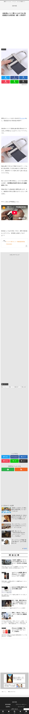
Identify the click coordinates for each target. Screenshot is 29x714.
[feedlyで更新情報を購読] (7, 469)
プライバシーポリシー (21, 704)
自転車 (24, 387)
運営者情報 (8, 704)
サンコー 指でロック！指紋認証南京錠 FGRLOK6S (15, 243)
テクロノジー (5, 387)
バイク (12, 387)
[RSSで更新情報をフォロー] (21, 469)
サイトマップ (21, 706)
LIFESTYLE (5, 384)
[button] (26, 358)
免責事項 (8, 706)
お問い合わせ (14, 709)
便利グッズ (18, 387)
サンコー (22, 118)
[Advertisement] (14, 32)
